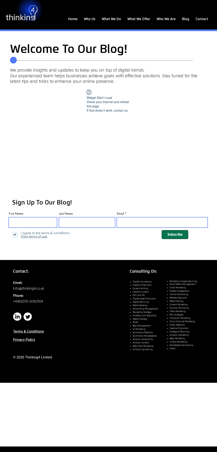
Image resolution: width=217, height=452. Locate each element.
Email (120, 213)
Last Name (66, 213)
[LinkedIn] (17, 316)
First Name (16, 213)
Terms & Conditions (28, 331)
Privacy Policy (24, 339)
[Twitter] (28, 316)
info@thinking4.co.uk (28, 288)
